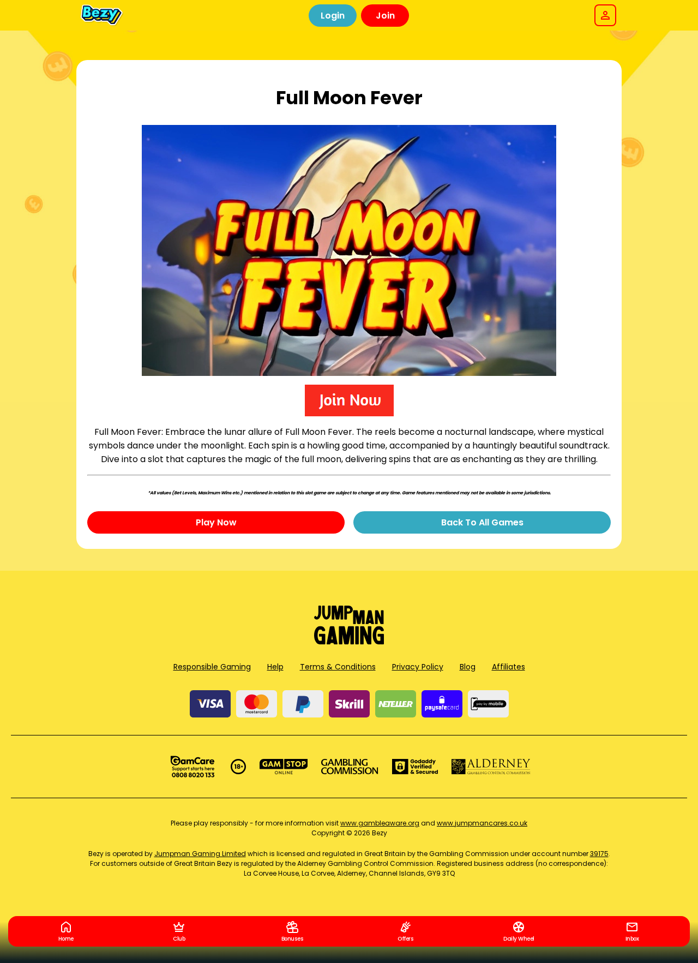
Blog (468, 666)
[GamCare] (192, 766)
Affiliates (508, 666)
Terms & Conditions (338, 666)
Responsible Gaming (212, 666)
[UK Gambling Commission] (349, 766)
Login (333, 15)
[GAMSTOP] (284, 766)
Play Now (216, 522)
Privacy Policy (417, 666)
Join (385, 15)
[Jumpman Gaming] (349, 641)
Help (275, 666)
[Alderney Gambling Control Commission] (491, 766)
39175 (599, 853)
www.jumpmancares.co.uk (482, 823)
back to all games (482, 522)
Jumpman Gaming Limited (200, 853)
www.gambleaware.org (379, 823)
